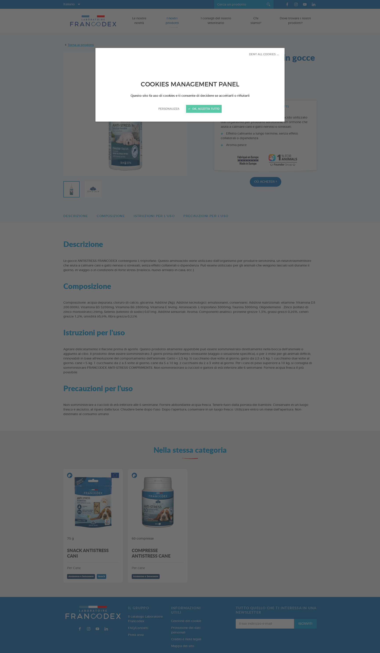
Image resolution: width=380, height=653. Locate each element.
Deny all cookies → (264, 54)
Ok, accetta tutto (205, 109)
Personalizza (168, 109)
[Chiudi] (190, 326)
